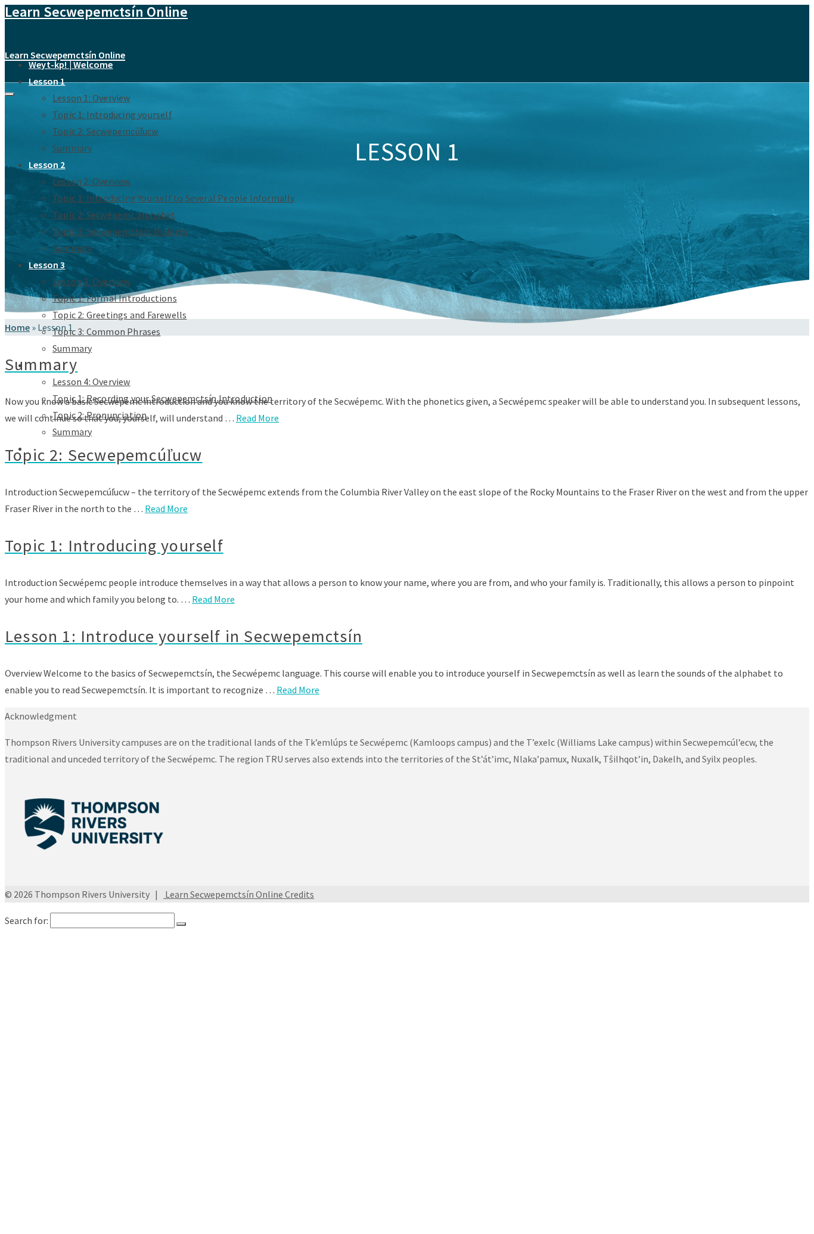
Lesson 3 (47, 265)
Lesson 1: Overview (91, 98)
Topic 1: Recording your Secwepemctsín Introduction (162, 1183)
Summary (72, 148)
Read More (257, 418)
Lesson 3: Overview (91, 281)
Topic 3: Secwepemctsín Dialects (120, 231)
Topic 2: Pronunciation (99, 1195)
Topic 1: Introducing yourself (112, 114)
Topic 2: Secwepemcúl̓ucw (105, 131)
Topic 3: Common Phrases (106, 331)
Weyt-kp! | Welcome (71, 64)
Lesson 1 (47, 81)
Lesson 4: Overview (91, 381)
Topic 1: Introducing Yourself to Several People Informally (173, 198)
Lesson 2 (47, 164)
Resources (50, 1218)
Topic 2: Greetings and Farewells (119, 315)
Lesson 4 (47, 1159)
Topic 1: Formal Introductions (114, 298)
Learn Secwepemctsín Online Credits (238, 894)
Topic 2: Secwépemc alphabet (113, 215)
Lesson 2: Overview (91, 181)
